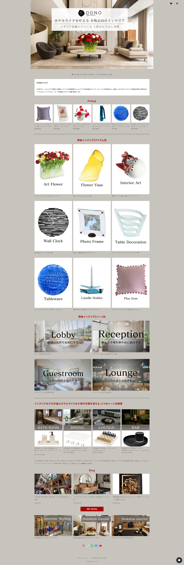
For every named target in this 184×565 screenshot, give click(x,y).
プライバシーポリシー (83, 558)
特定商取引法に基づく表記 (99, 558)
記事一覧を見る (92, 509)
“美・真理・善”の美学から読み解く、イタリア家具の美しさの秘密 (93, 74)
